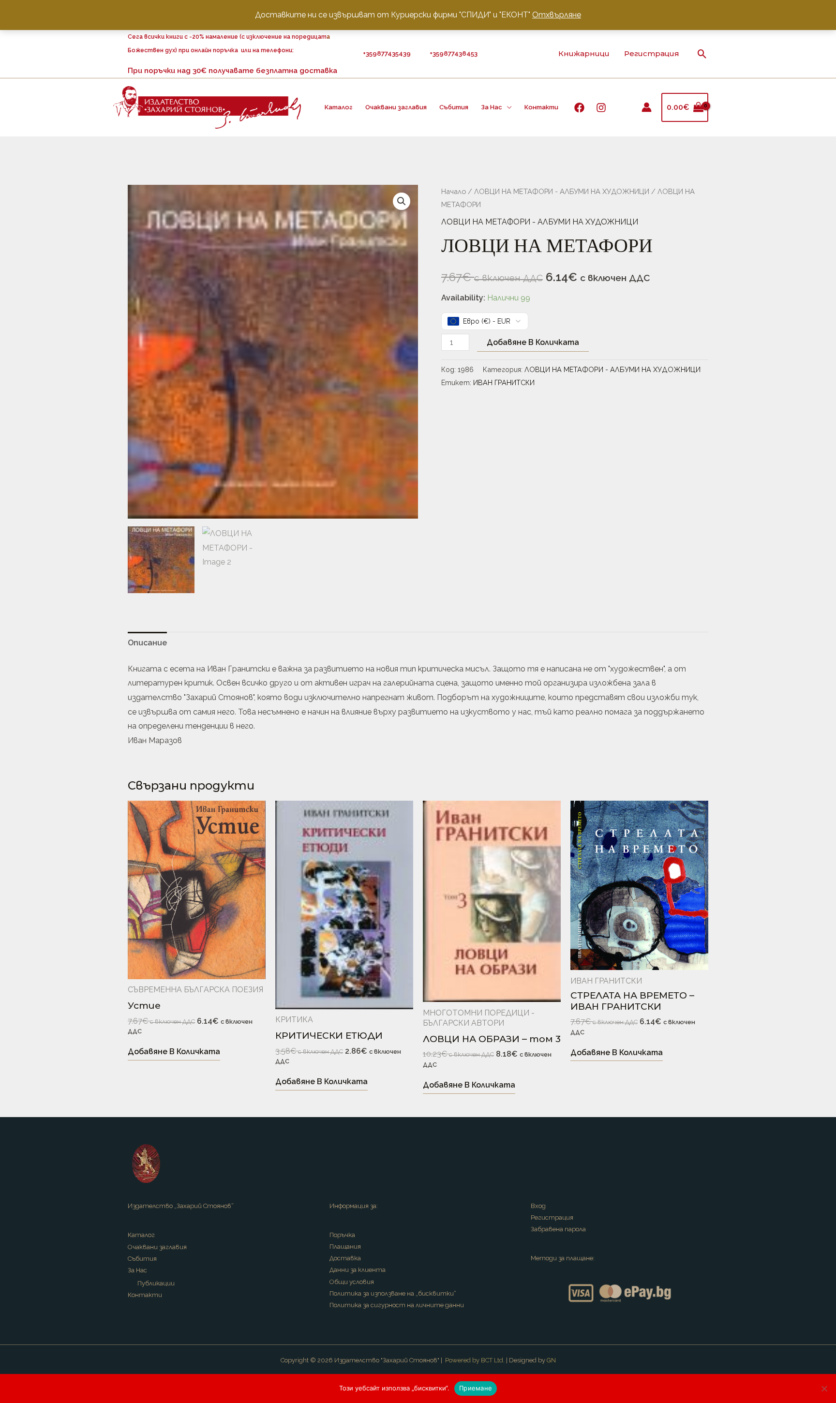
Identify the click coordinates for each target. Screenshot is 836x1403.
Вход (538, 1205)
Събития (453, 107)
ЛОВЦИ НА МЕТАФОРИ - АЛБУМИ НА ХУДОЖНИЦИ (561, 191)
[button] (702, 54)
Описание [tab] (147, 642)
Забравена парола (558, 1229)
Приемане (475, 1388)
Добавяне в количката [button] (174, 1051)
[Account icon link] (647, 107)
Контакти (541, 107)
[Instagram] (601, 108)
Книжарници (584, 53)
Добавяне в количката (533, 342)
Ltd (498, 1360)
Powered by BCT (469, 1360)
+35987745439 (388, 53)
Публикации (156, 1283)
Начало (453, 191)
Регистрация (651, 53)
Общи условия (351, 1281)
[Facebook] (579, 108)
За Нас (491, 107)
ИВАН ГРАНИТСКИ (504, 382)
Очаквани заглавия (396, 107)
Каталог (339, 107)
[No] (824, 1388)
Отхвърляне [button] (556, 14)
